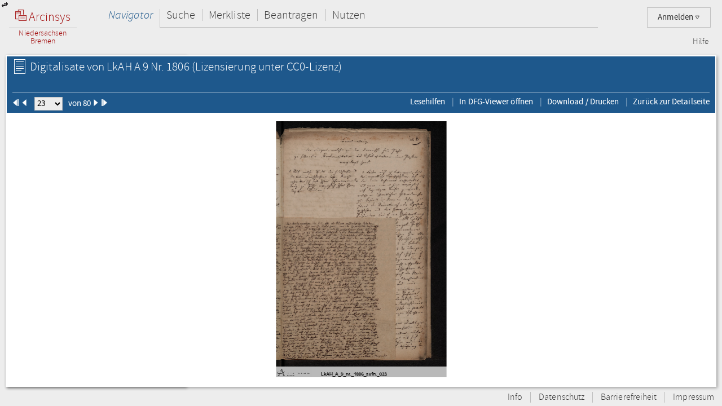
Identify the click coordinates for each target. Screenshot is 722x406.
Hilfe (700, 42)
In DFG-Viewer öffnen (496, 101)
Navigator (130, 15)
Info (515, 397)
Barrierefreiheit (629, 397)
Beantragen (291, 15)
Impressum (693, 397)
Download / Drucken (583, 101)
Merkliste (229, 15)
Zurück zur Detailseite (671, 101)
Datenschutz (561, 397)
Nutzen (349, 15)
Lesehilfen (428, 101)
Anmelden (676, 17)
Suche (180, 15)
